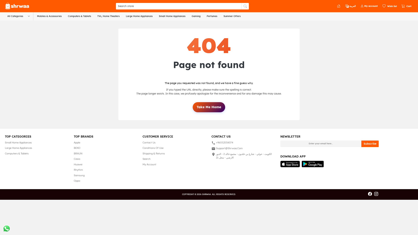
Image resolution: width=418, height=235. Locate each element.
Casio (77, 159)
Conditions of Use (153, 148)
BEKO (77, 148)
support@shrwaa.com (227, 149)
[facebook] (370, 194)
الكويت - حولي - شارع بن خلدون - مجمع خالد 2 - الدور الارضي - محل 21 (241, 155)
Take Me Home (209, 107)
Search (147, 159)
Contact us (149, 142)
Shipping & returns (154, 153)
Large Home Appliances (139, 16)
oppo (77, 181)
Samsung (79, 175)
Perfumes (212, 16)
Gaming (196, 16)
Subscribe (370, 143)
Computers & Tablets (79, 16)
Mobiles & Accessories (49, 16)
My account (149, 164)
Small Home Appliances (172, 16)
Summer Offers (232, 16)
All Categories (15, 16)
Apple (77, 142)
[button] (369, 6)
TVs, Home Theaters (108, 16)
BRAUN (78, 153)
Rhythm (78, 170)
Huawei (78, 164)
